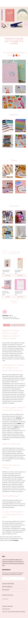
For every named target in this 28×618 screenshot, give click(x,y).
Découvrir (14, 301)
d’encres (4, 525)
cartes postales (18, 477)
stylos (15, 398)
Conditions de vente (6, 609)
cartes (7, 526)
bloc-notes (7, 427)
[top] (23, 606)
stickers (4, 451)
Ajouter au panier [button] (8, 275)
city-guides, (7, 479)
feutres (19, 420)
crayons (15, 420)
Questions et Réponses (7, 586)
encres (4, 421)
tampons (19, 523)
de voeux (19, 427)
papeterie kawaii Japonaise (14, 453)
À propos (15, 540)
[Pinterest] (10, 602)
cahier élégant (6, 385)
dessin (10, 418)
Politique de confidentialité (7, 606)
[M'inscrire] (23, 579)
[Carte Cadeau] (18, 3)
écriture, (18, 418)
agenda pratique (9, 387)
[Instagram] (2, 602)
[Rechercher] (16, 3)
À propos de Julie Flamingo (8, 583)
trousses (19, 398)
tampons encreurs (18, 425)
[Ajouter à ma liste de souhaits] (12, 271)
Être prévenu (8, 296)
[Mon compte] (20, 3)
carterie (21, 472)
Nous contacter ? (6, 589)
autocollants (7, 477)
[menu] (25, 3)
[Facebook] (6, 602)
